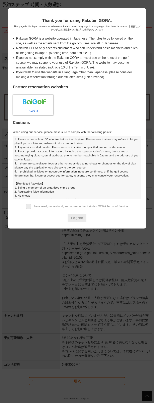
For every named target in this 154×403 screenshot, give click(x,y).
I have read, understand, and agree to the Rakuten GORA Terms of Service (80, 206)
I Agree (77, 218)
